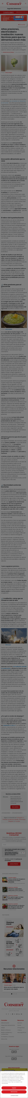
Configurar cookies (14, 1095)
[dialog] (14, 1084)
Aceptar (14, 1088)
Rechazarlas (14, 1091)
